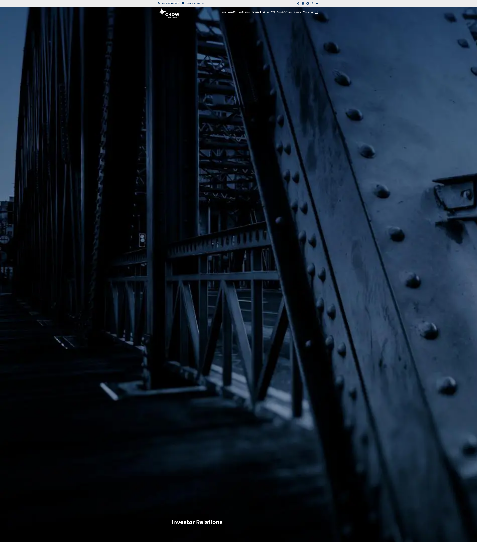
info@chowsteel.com (194, 3)
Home (223, 12)
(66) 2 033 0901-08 (170, 3)
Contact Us (308, 12)
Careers (297, 12)
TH (316, 12)
